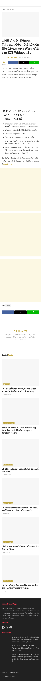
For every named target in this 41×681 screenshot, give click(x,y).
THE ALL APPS (13, 57)
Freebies (6, 384)
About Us (4, 672)
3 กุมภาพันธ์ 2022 (6, 474)
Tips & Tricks (8, 542)
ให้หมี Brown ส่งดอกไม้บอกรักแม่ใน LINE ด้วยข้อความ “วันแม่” (20, 547)
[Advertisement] (20, 189)
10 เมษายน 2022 (6, 436)
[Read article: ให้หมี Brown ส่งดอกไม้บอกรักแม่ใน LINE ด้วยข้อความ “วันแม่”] (20, 530)
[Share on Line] (34, 62)
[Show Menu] (2, 3)
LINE (8, 305)
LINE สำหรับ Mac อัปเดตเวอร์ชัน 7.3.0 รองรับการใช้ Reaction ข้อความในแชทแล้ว (20, 509)
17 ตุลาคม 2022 (6, 394)
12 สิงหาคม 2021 (6, 552)
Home (3, 10)
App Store (7, 164)
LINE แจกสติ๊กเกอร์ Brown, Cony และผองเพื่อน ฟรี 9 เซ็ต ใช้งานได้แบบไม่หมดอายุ (19, 390)
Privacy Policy (14, 672)
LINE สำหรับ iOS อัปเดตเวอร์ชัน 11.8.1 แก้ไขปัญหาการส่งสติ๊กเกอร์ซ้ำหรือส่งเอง (20, 586)
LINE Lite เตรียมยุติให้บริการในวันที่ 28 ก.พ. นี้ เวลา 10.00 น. (20, 470)
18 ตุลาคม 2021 (6, 513)
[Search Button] (38, 3)
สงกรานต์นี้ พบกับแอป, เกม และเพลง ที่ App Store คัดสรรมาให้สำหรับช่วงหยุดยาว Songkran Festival (19, 430)
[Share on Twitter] (24, 62)
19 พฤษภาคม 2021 (7, 591)
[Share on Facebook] (13, 62)
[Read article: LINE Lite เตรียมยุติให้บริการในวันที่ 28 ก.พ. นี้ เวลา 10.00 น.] (20, 453)
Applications (10, 10)
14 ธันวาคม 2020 (27, 57)
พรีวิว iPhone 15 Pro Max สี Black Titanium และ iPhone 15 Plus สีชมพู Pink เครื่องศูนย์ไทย (25, 648)
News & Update (8, 423)
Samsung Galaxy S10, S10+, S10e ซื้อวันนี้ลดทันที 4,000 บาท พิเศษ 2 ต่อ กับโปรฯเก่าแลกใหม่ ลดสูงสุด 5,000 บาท (25, 639)
